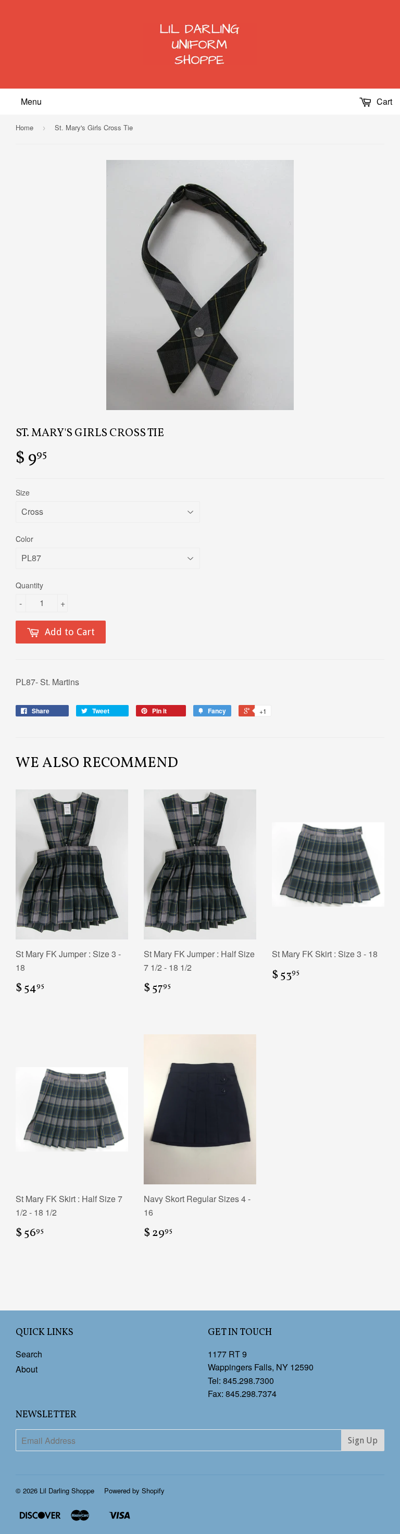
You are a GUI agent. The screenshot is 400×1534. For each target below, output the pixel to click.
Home (24, 127)
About (27, 1369)
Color (24, 539)
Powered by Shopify (134, 1490)
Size (23, 492)
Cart (383, 101)
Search (29, 1354)
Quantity (29, 585)
